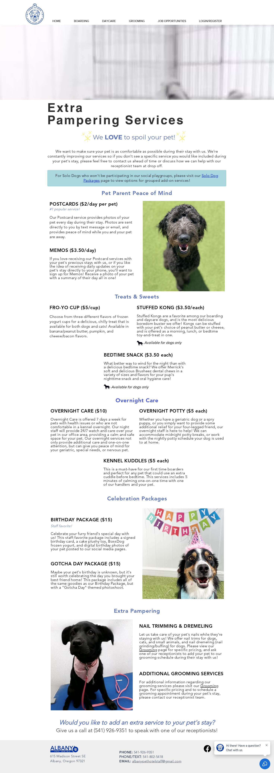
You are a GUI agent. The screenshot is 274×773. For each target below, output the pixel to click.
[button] (81, 21)
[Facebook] (207, 748)
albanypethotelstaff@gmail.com (157, 761)
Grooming (148, 649)
